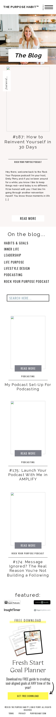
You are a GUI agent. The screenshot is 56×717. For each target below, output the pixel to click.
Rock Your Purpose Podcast (28, 162)
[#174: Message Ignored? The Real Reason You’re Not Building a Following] (28, 519)
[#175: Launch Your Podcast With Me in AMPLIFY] (28, 427)
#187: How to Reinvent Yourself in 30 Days (28, 141)
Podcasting (28, 376)
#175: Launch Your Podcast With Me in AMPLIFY (28, 474)
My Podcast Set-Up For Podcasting (28, 386)
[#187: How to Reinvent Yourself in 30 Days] (28, 98)
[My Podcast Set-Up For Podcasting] (28, 342)
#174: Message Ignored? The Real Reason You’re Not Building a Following (28, 568)
